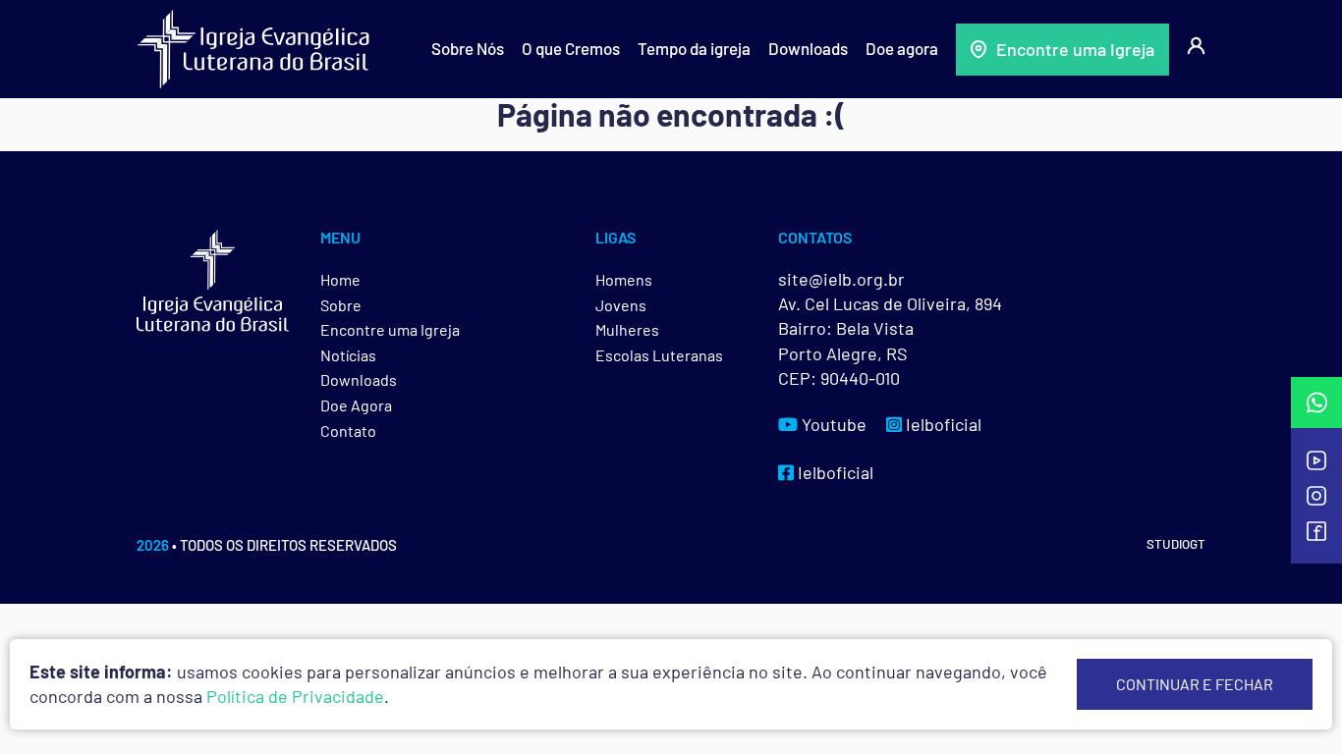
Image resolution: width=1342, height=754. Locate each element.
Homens (623, 279)
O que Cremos (571, 48)
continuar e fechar (1194, 683)
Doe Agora (356, 405)
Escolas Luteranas (659, 355)
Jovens (620, 305)
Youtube (832, 424)
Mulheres (627, 329)
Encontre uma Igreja (1075, 49)
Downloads (808, 48)
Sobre (341, 305)
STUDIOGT (1175, 544)
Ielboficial (941, 424)
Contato (348, 430)
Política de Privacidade (295, 696)
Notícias (348, 355)
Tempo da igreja (694, 48)
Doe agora (902, 48)
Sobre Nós (467, 48)
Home (340, 279)
